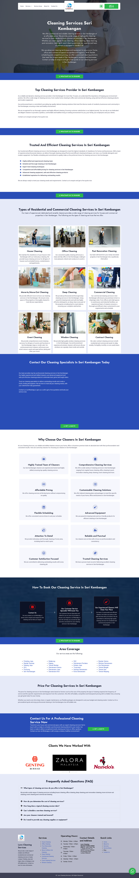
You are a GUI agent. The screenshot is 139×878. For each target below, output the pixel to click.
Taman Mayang (103, 671)
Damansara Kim (54, 671)
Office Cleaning (69, 251)
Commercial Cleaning (104, 292)
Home (22, 6)
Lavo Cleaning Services (25, 846)
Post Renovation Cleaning (104, 251)
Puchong (27, 669)
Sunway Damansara (80, 669)
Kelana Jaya (78, 665)
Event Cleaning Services (48, 860)
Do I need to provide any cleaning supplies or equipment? (45, 820)
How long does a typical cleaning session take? (41, 806)
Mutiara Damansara (105, 663)
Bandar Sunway (29, 663)
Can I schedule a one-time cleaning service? (40, 810)
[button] (19, 763)
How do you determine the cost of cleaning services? (44, 801)
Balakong (52, 661)
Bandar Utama (103, 661)
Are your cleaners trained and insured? (38, 815)
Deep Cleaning (69, 292)
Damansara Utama (55, 667)
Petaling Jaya (29, 661)
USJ (25, 667)
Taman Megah (103, 667)
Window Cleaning (69, 337)
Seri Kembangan (29, 671)
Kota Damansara (79, 671)
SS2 (75, 661)
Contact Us (54, 6)
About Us (46, 6)
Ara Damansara (103, 665)
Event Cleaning (34, 337)
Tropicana (77, 667)
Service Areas (38, 6)
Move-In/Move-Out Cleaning (34, 292)
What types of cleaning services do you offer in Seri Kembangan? (48, 788)
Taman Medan (53, 665)
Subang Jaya (28, 665)
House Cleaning (34, 251)
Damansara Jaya (54, 669)
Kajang (51, 663)
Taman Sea (102, 669)
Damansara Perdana (81, 663)
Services (28, 6)
